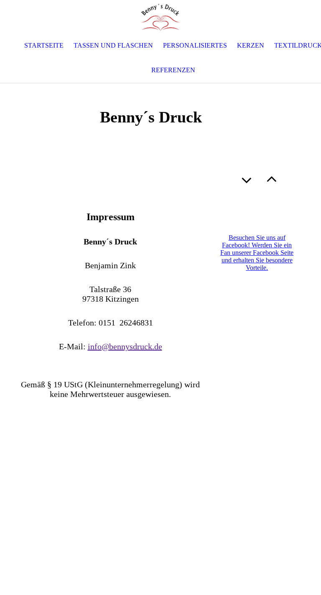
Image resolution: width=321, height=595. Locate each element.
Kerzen (250, 45)
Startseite (44, 45)
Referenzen (173, 70)
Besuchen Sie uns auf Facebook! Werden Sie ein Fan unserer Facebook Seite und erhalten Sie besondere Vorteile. (256, 252)
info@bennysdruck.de (125, 346)
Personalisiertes (195, 45)
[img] (160, 16)
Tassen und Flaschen (113, 45)
